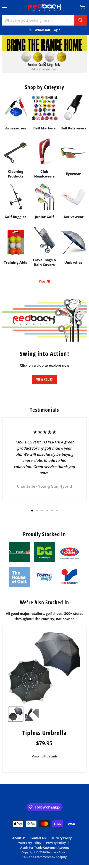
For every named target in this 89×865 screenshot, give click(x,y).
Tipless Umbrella (44, 733)
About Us (18, 838)
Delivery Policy (61, 838)
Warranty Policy (29, 843)
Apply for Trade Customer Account (44, 847)
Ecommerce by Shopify (51, 857)
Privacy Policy (56, 843)
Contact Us (38, 838)
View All (44, 281)
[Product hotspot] (61, 328)
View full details (45, 756)
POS (25, 857)
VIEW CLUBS (44, 379)
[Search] (80, 20)
